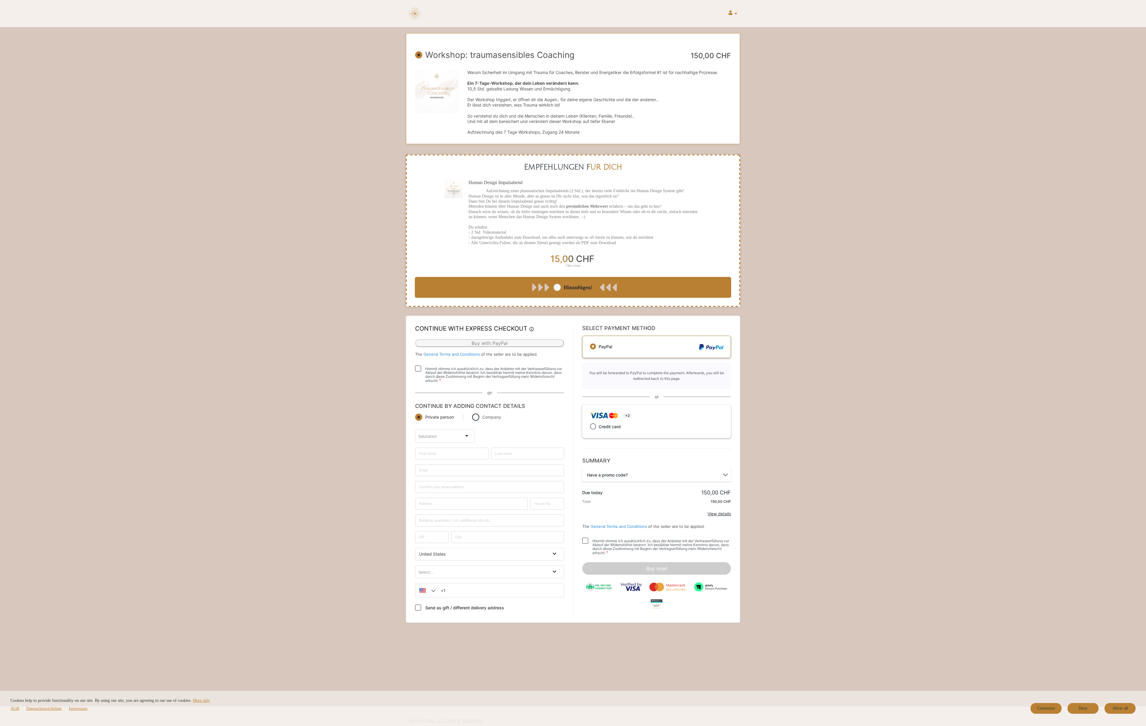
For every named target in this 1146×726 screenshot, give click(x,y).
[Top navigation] (732, 13)
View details (719, 513)
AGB (14, 708)
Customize (1046, 708)
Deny (1083, 708)
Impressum (78, 708)
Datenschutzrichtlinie (44, 708)
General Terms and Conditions (451, 354)
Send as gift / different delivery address (464, 607)
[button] (426, 590)
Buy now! (656, 568)
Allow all (1120, 708)
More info (201, 700)
